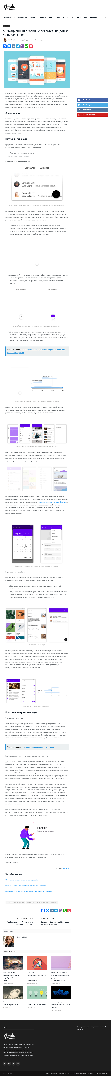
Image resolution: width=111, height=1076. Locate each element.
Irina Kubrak (12, 40)
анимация (30, 903)
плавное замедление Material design (52, 502)
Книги (51, 17)
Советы (53, 903)
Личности (60, 17)
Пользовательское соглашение (82, 1073)
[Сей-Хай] (9, 7)
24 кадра (42, 17)
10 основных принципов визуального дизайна (21, 880)
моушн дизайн (42, 903)
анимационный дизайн (15, 903)
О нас (47, 1073)
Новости (7, 17)
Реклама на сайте (64, 1073)
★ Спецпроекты (20, 17)
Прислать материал (101, 1073)
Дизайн (33, 17)
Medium (66, 868)
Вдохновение (82, 17)
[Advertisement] (93, 61)
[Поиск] (105, 17)
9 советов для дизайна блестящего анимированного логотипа (60, 1004)
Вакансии (54, 1073)
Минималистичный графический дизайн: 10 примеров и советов (28, 891)
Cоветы (70, 17)
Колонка (93, 17)
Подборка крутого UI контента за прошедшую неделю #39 (26, 885)
